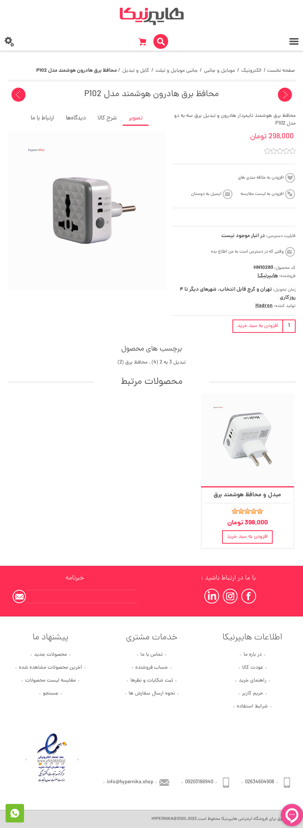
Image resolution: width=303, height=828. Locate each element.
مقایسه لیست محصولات (50, 681)
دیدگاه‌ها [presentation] (76, 118)
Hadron (264, 306)
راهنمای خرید (252, 681)
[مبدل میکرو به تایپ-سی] (285, 95)
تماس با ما (151, 655)
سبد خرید (142, 41)
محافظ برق (136, 362)
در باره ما (253, 655)
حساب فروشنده (151, 668)
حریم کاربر (252, 693)
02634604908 (259, 782)
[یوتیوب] (211, 596)
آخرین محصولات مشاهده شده (50, 668)
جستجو (50, 693)
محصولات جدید (50, 655)
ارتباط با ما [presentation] (42, 118)
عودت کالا (252, 668)
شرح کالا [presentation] (107, 118)
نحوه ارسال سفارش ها (152, 693)
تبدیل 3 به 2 (172, 362)
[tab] (136, 119)
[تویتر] (230, 596)
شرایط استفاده (252, 706)
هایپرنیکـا (268, 276)
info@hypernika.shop (130, 782)
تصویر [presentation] (136, 118)
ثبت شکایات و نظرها (151, 681)
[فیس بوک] (248, 596)
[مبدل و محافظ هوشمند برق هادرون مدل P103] (247, 439)
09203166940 (199, 782)
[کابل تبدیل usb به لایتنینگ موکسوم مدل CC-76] (18, 95)
